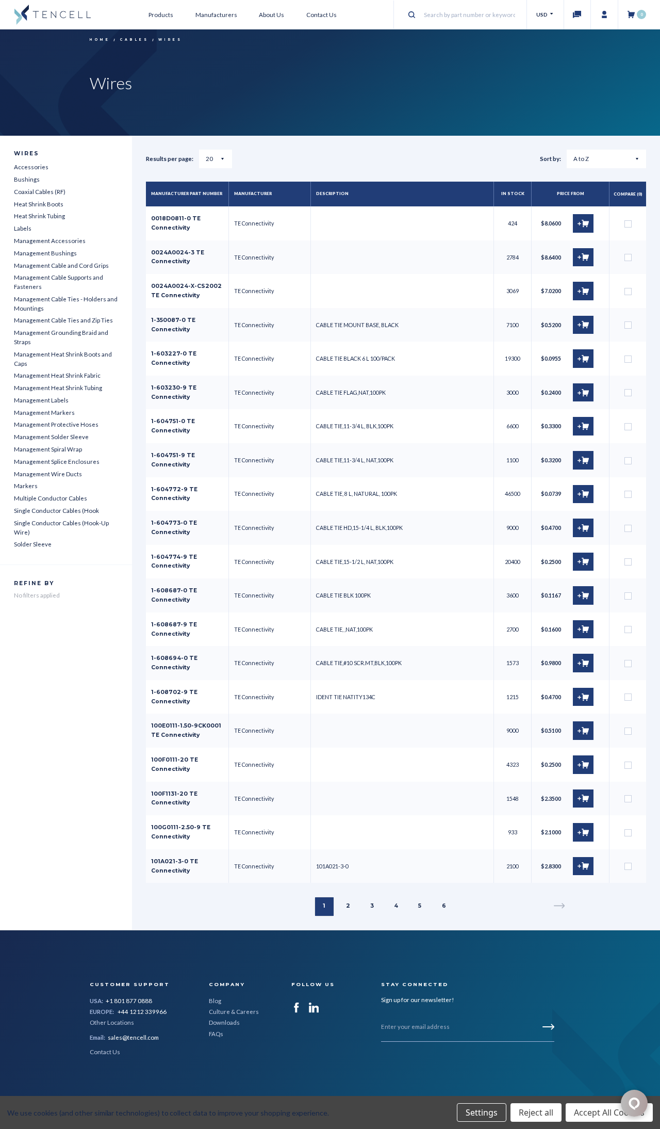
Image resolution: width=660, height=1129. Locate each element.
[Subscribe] (548, 1027)
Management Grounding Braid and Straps (61, 337)
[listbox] (607, 159)
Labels (22, 228)
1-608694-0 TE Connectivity (174, 663)
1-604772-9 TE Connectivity (174, 494)
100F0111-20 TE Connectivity (174, 764)
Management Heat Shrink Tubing (58, 387)
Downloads (224, 1022)
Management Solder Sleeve (51, 436)
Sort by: (550, 158)
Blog (215, 1000)
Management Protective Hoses (56, 424)
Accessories (31, 167)
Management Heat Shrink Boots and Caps (63, 359)
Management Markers (44, 412)
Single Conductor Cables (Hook (56, 510)
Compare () (628, 194)
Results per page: (169, 158)
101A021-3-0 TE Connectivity (174, 866)
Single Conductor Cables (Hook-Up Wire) (61, 528)
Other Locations (112, 1022)
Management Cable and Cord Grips (61, 265)
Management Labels (41, 400)
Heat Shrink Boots (38, 204)
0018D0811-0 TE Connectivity (176, 223)
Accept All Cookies (609, 1112)
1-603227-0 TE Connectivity (173, 358)
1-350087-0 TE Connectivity (173, 325)
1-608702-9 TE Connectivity (174, 697)
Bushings (27, 179)
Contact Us (321, 14)
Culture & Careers (234, 1011)
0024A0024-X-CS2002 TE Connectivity (186, 291)
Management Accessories (50, 240)
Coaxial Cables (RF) (39, 191)
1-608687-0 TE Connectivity (174, 595)
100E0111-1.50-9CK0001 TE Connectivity (186, 730)
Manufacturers (216, 14)
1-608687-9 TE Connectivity (174, 629)
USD (542, 14)
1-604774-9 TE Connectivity (174, 562)
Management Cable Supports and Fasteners (58, 282)
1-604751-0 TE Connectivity (173, 426)
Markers (26, 485)
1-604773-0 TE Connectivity (174, 528)
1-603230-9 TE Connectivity (173, 392)
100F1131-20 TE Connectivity (174, 799)
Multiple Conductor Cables (50, 498)
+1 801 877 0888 (129, 1000)
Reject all (536, 1112)
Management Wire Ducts (48, 474)
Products (160, 14)
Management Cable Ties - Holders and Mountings (66, 304)
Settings (482, 1112)
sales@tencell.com (133, 1037)
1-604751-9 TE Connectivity (173, 460)
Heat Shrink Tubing (39, 216)
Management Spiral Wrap (48, 449)
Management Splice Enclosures (57, 461)
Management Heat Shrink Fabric (57, 375)
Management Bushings (45, 253)
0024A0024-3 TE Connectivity (177, 257)
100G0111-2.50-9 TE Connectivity (180, 832)
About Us (271, 14)
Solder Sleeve (33, 544)
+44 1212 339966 (142, 1011)
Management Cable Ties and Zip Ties (63, 320)
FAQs (216, 1033)
